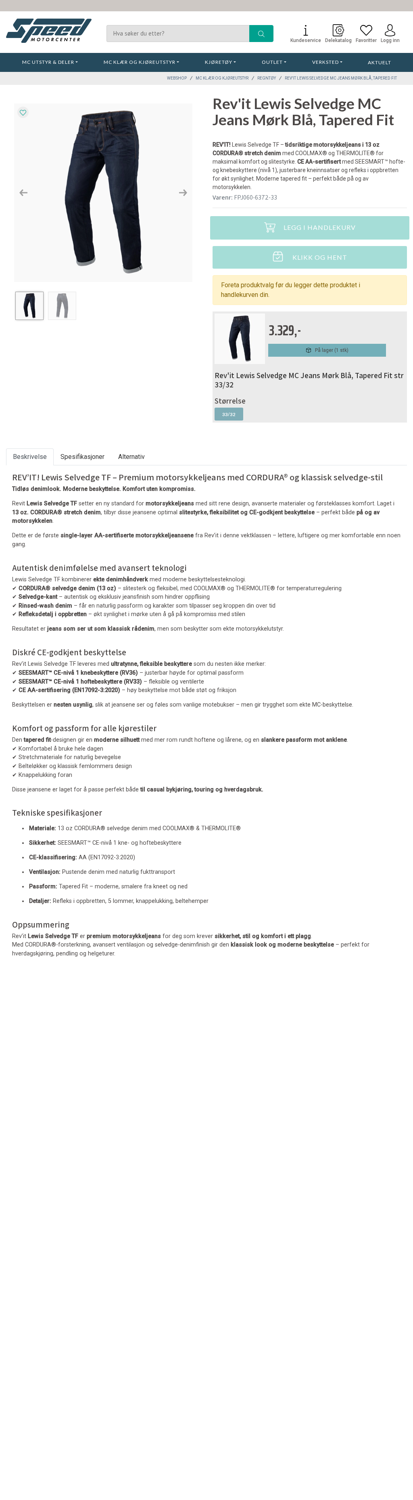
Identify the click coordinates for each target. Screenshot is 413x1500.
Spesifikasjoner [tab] (82, 457)
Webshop (177, 78)
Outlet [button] (272, 62)
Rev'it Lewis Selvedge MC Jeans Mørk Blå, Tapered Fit (341, 78)
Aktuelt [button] (379, 62)
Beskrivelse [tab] (30, 457)
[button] (23, 192)
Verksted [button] (325, 62)
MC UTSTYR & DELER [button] (48, 62)
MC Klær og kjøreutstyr (222, 78)
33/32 (229, 414)
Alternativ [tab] (131, 457)
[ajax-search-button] (261, 33)
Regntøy (266, 78)
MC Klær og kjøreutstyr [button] (139, 62)
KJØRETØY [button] (218, 62)
